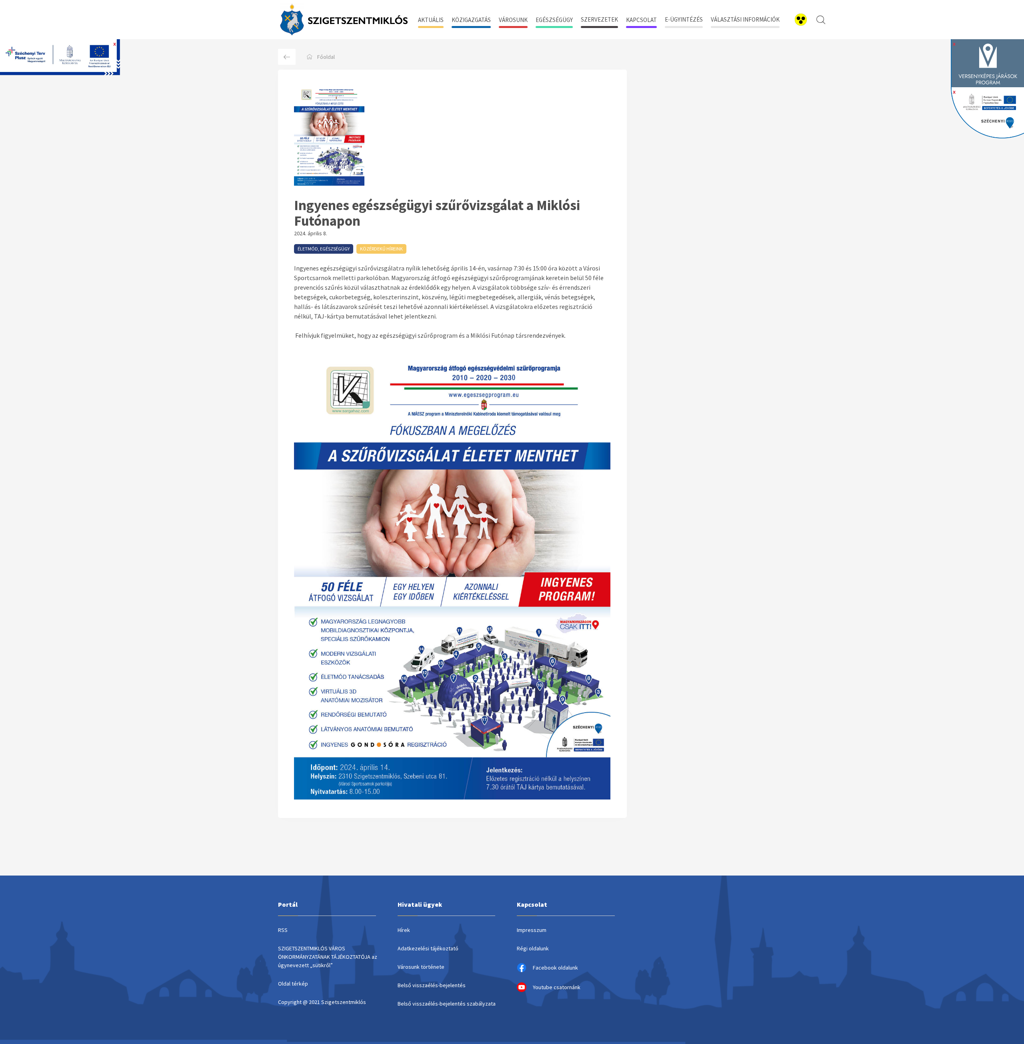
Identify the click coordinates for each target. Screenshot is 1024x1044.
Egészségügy (554, 20)
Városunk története (421, 966)
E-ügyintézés (684, 19)
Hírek (404, 930)
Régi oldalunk (533, 948)
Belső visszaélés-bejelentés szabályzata (447, 1003)
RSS (283, 930)
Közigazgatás (471, 20)
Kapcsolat (641, 20)
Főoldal (326, 56)
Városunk (513, 20)
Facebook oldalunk (555, 967)
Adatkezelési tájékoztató (428, 948)
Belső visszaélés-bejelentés (432, 985)
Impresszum (531, 930)
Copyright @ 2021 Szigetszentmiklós (322, 1002)
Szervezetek (599, 19)
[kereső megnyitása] (820, 19)
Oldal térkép (293, 983)
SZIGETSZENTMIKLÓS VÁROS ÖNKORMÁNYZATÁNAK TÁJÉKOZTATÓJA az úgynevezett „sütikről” (327, 957)
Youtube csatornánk (556, 987)
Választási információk (745, 19)
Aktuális (431, 20)
